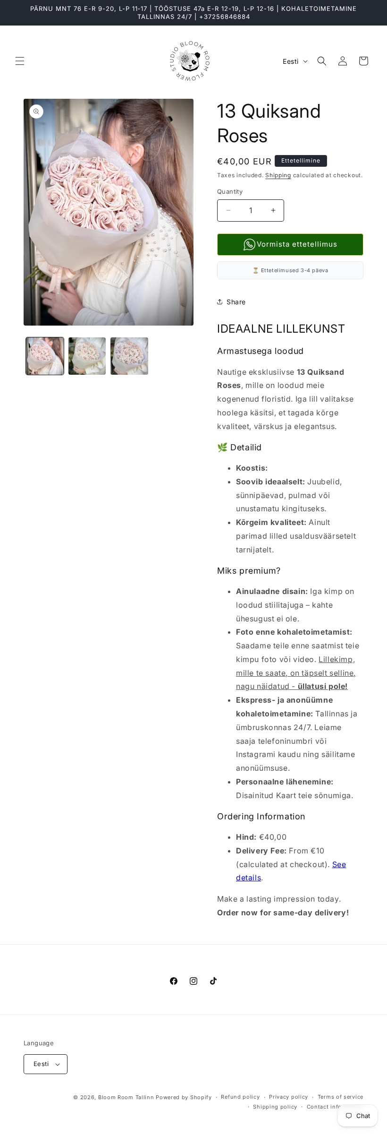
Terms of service (340, 1096)
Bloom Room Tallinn (126, 1097)
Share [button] (236, 302)
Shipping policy (275, 1106)
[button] (19, 61)
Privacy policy (288, 1096)
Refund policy (240, 1096)
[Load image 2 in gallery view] (87, 356)
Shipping (278, 175)
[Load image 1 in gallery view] (45, 356)
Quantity (230, 191)
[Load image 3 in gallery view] (129, 356)
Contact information (335, 1106)
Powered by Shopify (184, 1097)
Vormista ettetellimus (297, 244)
